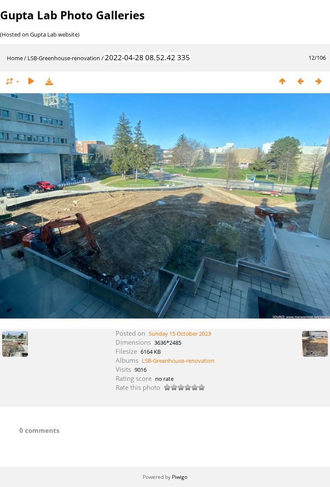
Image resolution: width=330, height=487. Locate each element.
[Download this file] (49, 81)
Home (15, 58)
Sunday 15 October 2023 (180, 333)
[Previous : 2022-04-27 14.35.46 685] (300, 81)
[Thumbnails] (282, 81)
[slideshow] (31, 81)
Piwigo (179, 477)
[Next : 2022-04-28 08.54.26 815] (318, 81)
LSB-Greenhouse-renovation (64, 58)
